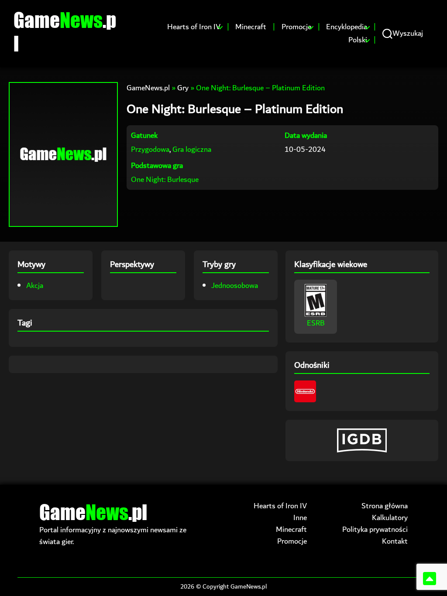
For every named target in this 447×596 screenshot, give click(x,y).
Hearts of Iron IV (193, 27)
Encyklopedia (346, 27)
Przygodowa (150, 149)
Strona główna (384, 506)
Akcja (34, 285)
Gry (183, 88)
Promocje (296, 27)
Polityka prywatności (375, 529)
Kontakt (395, 541)
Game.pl (65, 31)
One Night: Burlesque (165, 179)
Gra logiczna (191, 149)
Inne (300, 517)
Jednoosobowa (234, 285)
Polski (357, 40)
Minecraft (250, 27)
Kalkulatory (390, 517)
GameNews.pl (148, 88)
